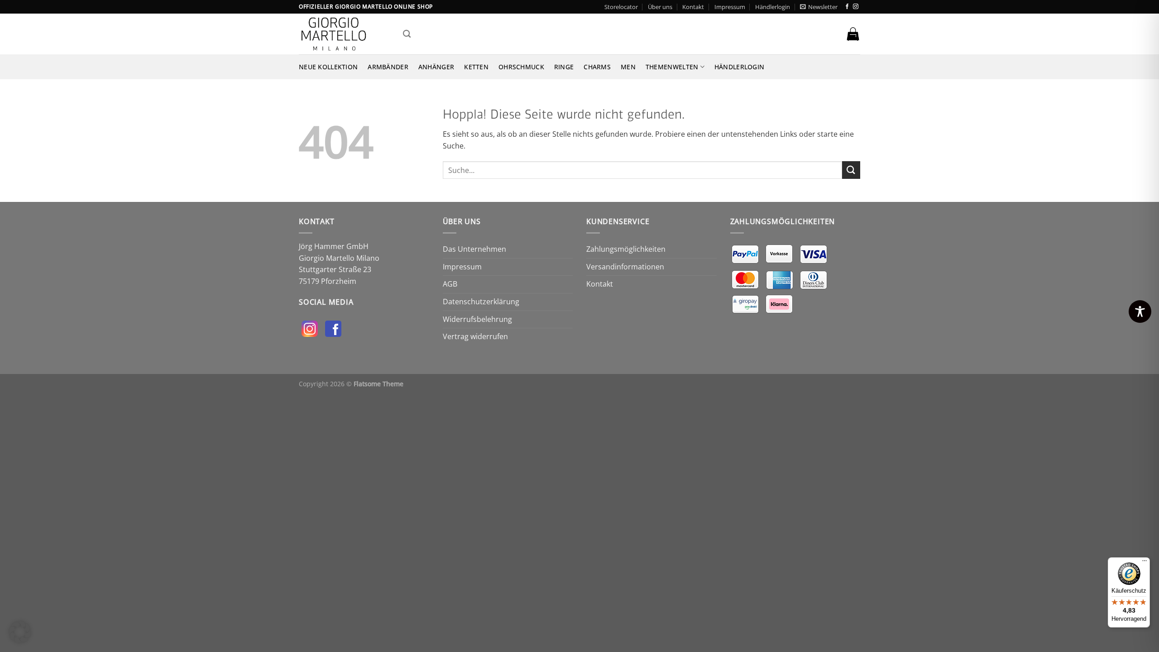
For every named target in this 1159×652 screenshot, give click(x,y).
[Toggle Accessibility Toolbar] (1140, 311)
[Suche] (407, 34)
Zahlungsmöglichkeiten (626, 249)
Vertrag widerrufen (475, 336)
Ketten (476, 66)
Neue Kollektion (328, 66)
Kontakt (693, 7)
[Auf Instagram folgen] (855, 7)
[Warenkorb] (853, 34)
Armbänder (388, 66)
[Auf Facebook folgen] (847, 7)
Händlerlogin (772, 7)
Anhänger (436, 66)
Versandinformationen (625, 267)
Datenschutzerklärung (481, 302)
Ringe (564, 66)
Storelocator (621, 7)
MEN (628, 66)
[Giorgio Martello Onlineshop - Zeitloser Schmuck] (344, 34)
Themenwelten (672, 66)
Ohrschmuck (521, 66)
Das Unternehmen (474, 249)
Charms (597, 66)
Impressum (729, 7)
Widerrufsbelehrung (477, 319)
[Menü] (1144, 562)
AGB (450, 284)
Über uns (660, 7)
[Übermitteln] (851, 170)
